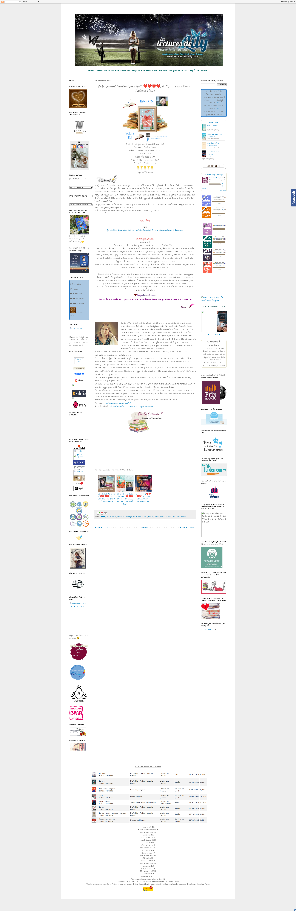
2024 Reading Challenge (214, 174)
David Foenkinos (213, 145)
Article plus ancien (187, 527)
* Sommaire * (214, 334)
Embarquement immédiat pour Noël (161, 516)
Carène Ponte (111, 516)
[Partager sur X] (118, 513)
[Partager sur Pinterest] (126, 513)
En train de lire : (213, 122)
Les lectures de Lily (214, 178)
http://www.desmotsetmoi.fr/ (117, 403)
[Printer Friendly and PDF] (102, 513)
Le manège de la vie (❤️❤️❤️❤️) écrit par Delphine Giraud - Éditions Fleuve (106, 498)
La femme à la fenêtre (213, 153)
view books (223, 190)
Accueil (145, 527)
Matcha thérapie (213, 125)
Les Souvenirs (213, 143)
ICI (218, 102)
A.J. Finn (211, 157)
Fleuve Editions (181, 516)
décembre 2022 (141, 516)
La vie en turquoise (215, 134)
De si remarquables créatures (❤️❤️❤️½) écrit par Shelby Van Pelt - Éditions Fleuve (125, 499)
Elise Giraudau (212, 137)
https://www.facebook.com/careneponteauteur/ (131, 406)
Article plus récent (102, 527)
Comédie (120, 516)
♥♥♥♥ (103, 516)
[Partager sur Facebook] (122, 513)
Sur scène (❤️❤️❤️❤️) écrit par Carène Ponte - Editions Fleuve (143, 498)
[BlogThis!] (115, 513)
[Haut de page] (295, 910)
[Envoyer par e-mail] (111, 513)
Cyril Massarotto (212, 128)
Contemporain (130, 516)
